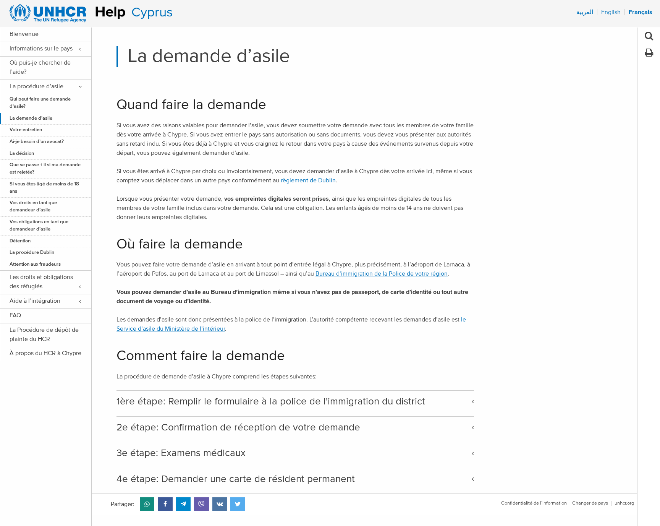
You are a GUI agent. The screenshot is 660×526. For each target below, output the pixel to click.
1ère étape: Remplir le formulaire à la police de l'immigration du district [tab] (270, 401)
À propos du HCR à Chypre (45, 353)
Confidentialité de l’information (534, 503)
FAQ (15, 315)
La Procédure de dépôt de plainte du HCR (44, 334)
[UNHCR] (64, 13)
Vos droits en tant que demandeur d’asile (33, 206)
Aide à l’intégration (35, 301)
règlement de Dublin (308, 180)
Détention (20, 241)
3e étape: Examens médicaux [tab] (181, 453)
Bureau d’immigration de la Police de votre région (381, 274)
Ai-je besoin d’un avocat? (37, 141)
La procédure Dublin (32, 252)
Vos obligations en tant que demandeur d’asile (39, 225)
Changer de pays (590, 503)
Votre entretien (26, 129)
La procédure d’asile (36, 86)
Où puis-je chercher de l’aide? (40, 67)
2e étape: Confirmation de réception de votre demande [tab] (238, 427)
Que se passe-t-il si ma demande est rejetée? (45, 168)
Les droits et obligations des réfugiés (41, 281)
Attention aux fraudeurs (35, 264)
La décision (22, 153)
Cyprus (152, 12)
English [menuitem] (611, 12)
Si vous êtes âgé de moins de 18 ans (44, 188)
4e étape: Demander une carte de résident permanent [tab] (235, 479)
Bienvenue (24, 34)
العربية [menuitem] (584, 12)
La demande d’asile (31, 118)
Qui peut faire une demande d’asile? (40, 103)
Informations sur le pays (41, 48)
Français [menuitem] (640, 12)
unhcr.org (624, 503)
